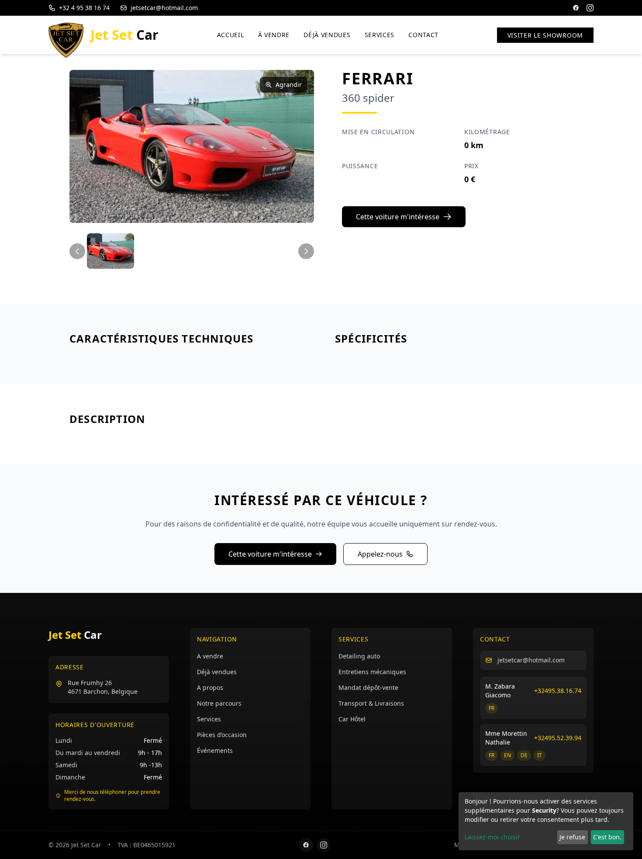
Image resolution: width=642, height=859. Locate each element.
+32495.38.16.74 (557, 690)
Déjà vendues (327, 35)
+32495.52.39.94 (557, 738)
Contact (423, 35)
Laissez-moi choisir (492, 837)
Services (380, 35)
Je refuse (572, 837)
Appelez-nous (380, 554)
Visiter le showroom (545, 35)
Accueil (230, 35)
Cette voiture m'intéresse (397, 217)
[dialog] (546, 821)
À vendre (274, 35)
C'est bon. (607, 837)
